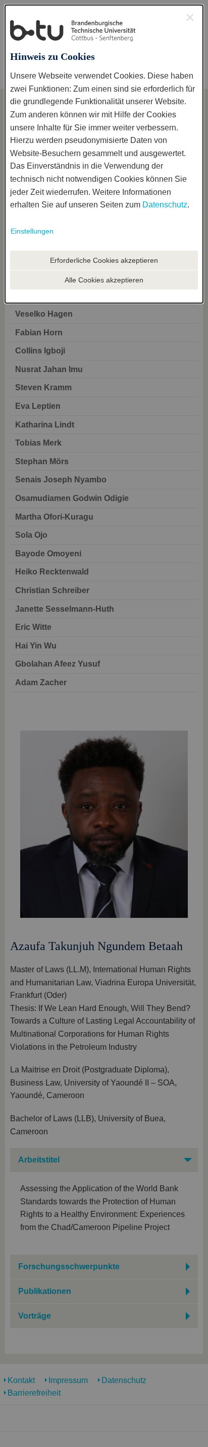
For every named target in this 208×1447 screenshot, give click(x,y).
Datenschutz (164, 204)
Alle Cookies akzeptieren (104, 280)
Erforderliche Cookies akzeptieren (104, 260)
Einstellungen (32, 231)
